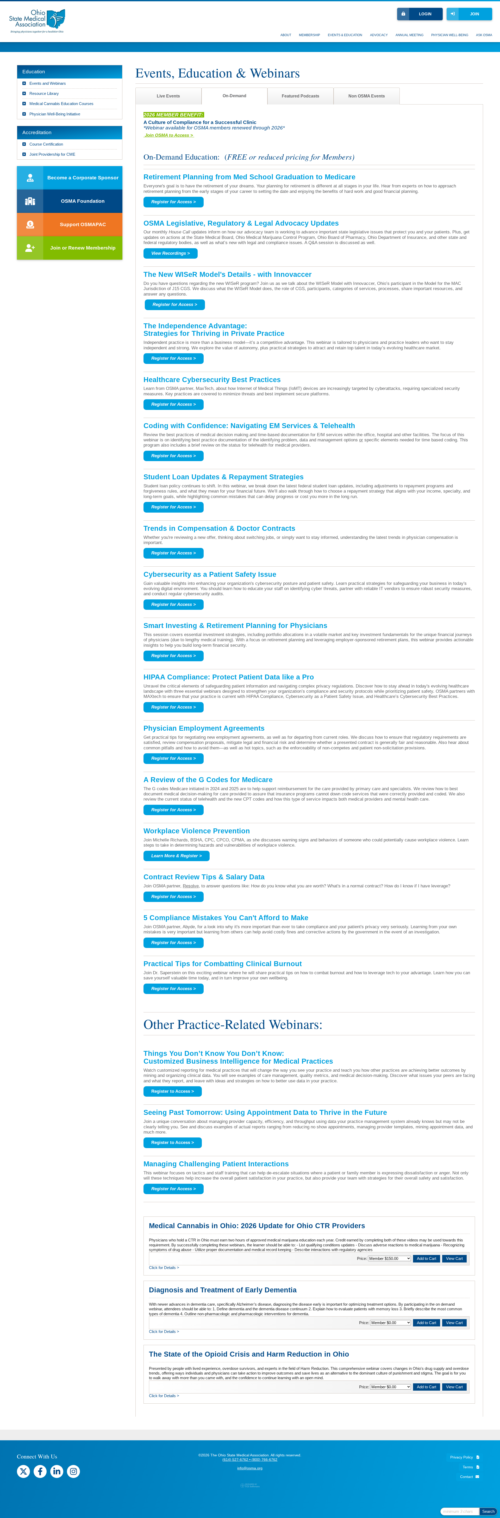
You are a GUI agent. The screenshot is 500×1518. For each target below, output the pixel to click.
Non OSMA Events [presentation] (366, 96)
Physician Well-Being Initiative (54, 114)
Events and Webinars (47, 83)
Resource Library (43, 93)
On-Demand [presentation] (234, 96)
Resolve (191, 886)
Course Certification (45, 144)
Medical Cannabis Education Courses (60, 103)
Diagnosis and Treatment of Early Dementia (223, 1290)
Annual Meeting (409, 35)
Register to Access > (172, 1091)
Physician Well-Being (449, 35)
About (285, 35)
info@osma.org (249, 1468)
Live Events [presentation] (168, 96)
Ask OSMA (484, 35)
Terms (468, 1467)
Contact (466, 1477)
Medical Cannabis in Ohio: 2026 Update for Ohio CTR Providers (257, 1226)
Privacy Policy (462, 1457)
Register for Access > (175, 304)
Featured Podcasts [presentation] (300, 96)
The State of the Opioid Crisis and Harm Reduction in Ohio (249, 1354)
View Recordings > (170, 253)
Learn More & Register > (176, 855)
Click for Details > (164, 1267)
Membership (309, 35)
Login (425, 14)
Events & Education (345, 35)
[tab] (168, 96)
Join (474, 14)
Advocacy (379, 35)
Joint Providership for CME (51, 154)
